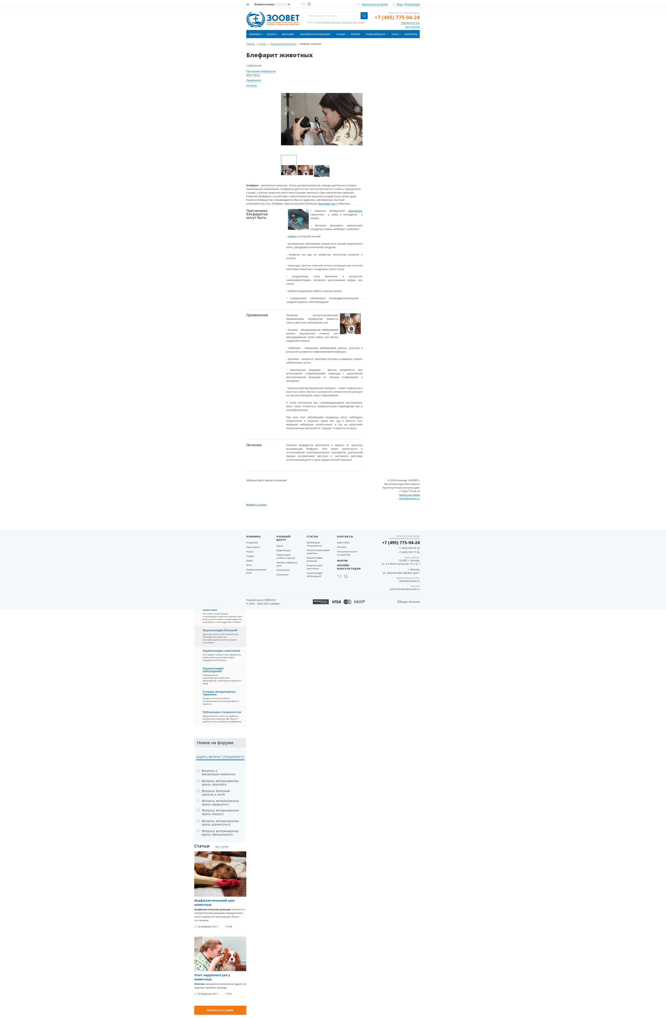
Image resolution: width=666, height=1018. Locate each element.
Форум (355, 34)
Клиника (255, 34)
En (247, 4)
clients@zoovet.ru (409, 498)
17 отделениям (323, 22)
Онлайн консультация (315, 34)
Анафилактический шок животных (214, 902)
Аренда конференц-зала (287, 564)
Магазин (288, 34)
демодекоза (355, 210)
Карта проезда (412, 26)
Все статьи (221, 846)
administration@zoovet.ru (405, 589)
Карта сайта (343, 542)
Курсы (279, 545)
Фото (249, 565)
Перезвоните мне (410, 22)
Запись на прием (409, 495)
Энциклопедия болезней (220, 630)
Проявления (253, 80)
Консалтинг (282, 574)
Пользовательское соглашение (347, 553)
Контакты (411, 34)
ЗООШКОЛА (283, 570)
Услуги (271, 34)
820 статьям (358, 22)
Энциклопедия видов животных (318, 552)
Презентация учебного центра (285, 556)
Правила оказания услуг (256, 571)
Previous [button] (286, 109)
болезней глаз (326, 203)
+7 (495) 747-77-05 (409, 552)
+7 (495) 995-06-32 (409, 548)
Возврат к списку (256, 504)
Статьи (340, 34)
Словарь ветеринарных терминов (219, 693)
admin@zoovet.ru (409, 581)
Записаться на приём (375, 4)
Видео (249, 560)
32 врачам (335, 22)
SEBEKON (269, 600)
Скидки (250, 556)
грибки (292, 236)
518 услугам (346, 22)
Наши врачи (253, 547)
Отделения (252, 542)
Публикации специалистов (222, 712)
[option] (321, 104)
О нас (395, 34)
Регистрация (412, 4)
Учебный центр (375, 34)
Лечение (251, 85)
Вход (399, 4)
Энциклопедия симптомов (221, 650)
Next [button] (357, 109)
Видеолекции (283, 550)
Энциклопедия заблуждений (213, 670)
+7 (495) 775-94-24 (397, 17)
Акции (249, 551)
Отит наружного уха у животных (212, 977)
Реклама (341, 547)
